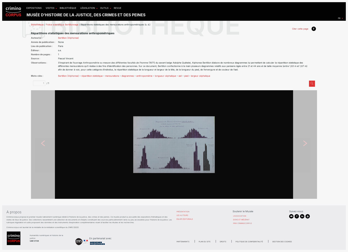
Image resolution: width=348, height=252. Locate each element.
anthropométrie (144, 76)
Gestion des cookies (282, 242)
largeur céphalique (200, 76)
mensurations (112, 76)
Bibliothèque (37, 24)
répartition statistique (92, 76)
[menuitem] (13, 11)
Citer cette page (300, 28)
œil (180, 76)
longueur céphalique (165, 76)
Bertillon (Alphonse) (68, 38)
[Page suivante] (305, 144)
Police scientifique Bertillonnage (62, 24)
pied (186, 76)
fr (339, 18)
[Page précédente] (43, 144)
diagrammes (128, 76)
